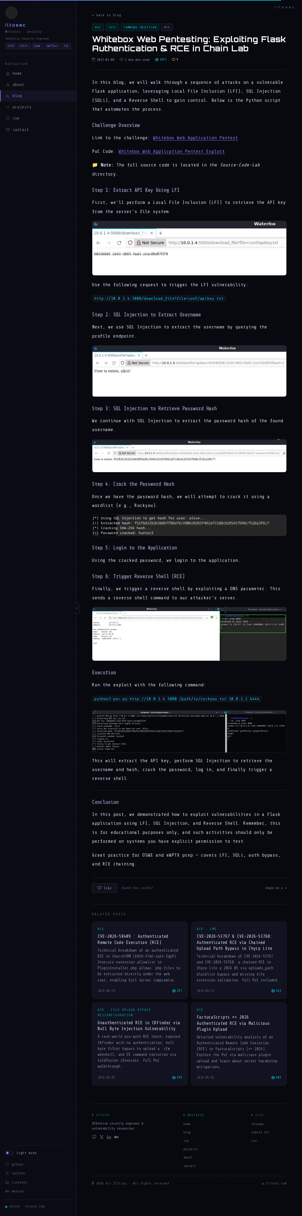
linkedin (19, 1182)
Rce (98, 27)
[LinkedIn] (109, 1138)
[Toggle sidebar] (77, 608)
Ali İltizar (116, 1183)
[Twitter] (101, 1138)
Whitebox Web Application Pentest (195, 137)
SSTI (112, 27)
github (17, 1164)
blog (17, 96)
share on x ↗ (276, 888)
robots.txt (260, 1132)
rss (254, 1141)
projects (22, 107)
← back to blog (106, 15)
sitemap (257, 1124)
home (17, 73)
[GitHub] (94, 1138)
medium (17, 1191)
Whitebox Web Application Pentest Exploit (172, 151)
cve (16, 118)
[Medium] (116, 1138)
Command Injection (140, 27)
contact (21, 129)
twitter (18, 1173)
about (18, 84)
